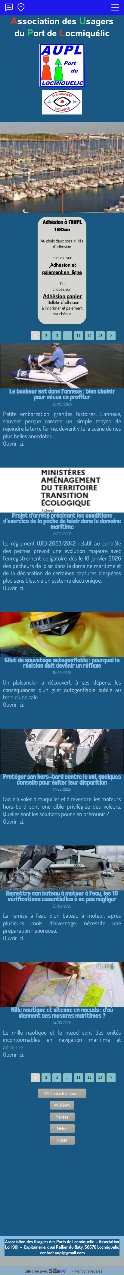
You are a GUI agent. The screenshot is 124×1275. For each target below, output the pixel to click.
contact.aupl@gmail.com (62, 1253)
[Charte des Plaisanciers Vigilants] (62, 111)
